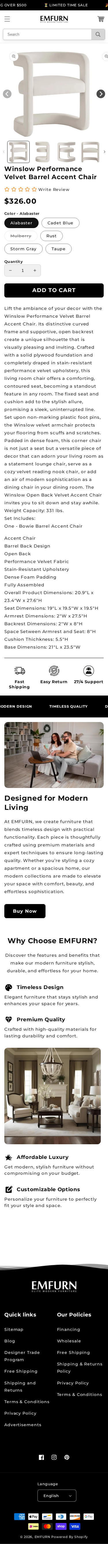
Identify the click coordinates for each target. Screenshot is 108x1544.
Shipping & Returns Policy (80, 1367)
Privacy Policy (20, 1413)
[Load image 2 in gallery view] (42, 152)
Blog (9, 1341)
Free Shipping (21, 1371)
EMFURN (42, 1537)
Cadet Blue (60, 223)
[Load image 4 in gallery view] (90, 152)
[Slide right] (104, 151)
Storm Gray (23, 248)
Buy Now (25, 911)
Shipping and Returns (20, 1386)
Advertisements (22, 1424)
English (51, 1495)
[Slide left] (3, 151)
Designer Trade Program (22, 1356)
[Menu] (7, 19)
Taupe (59, 248)
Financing (68, 1329)
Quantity (13, 261)
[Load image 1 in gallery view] (18, 152)
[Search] (98, 34)
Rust (51, 235)
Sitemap (14, 1329)
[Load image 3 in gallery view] (66, 152)
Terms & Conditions (27, 1401)
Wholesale (69, 1341)
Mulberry (23, 237)
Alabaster (21, 223)
